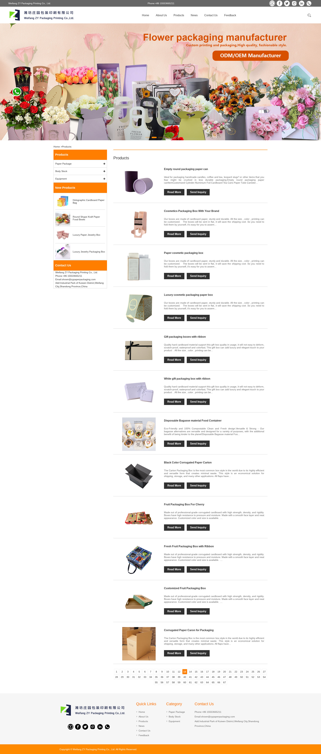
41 (190, 677)
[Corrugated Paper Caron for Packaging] (139, 643)
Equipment (61, 178)
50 (241, 677)
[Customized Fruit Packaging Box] (139, 602)
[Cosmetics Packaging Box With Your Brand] (139, 224)
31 (133, 677)
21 (230, 671)
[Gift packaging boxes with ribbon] (139, 350)
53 (258, 677)
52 (253, 677)
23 (241, 671)
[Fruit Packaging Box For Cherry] (139, 518)
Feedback (230, 15)
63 (201, 682)
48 (230, 677)
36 (162, 677)
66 (219, 682)
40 (184, 677)
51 (247, 677)
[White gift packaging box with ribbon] (139, 392)
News (194, 15)
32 (139, 677)
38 (173, 677)
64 (207, 682)
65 (213, 682)
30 (128, 677)
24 (247, 671)
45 (213, 677)
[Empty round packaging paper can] (139, 182)
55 (156, 682)
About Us (161, 15)
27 (264, 671)
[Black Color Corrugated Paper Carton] (139, 476)
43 (201, 677)
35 (156, 677)
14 (190, 671)
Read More (174, 192)
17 (207, 671)
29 (122, 677)
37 (167, 677)
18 (213, 671)
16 (201, 671)
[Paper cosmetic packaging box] (139, 266)
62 (196, 682)
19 (219, 671)
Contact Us (211, 15)
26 (258, 671)
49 (236, 677)
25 (253, 671)
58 (173, 682)
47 (224, 677)
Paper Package (63, 163)
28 (116, 677)
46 (219, 677)
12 (179, 671)
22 (236, 671)
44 (207, 677)
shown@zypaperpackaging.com (218, 716)
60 (184, 682)
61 (190, 682)
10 (167, 671)
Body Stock (61, 171)
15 (196, 671)
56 (162, 682)
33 (145, 677)
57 (167, 682)
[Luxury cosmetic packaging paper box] (139, 308)
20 (224, 671)
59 (179, 682)
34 (150, 677)
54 (264, 677)
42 (196, 677)
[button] (147, 137)
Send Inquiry (198, 192)
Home (145, 15)
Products (179, 15)
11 (173, 671)
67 (224, 682)
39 (179, 677)
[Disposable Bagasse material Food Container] (139, 434)
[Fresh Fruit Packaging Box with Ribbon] (139, 560)
